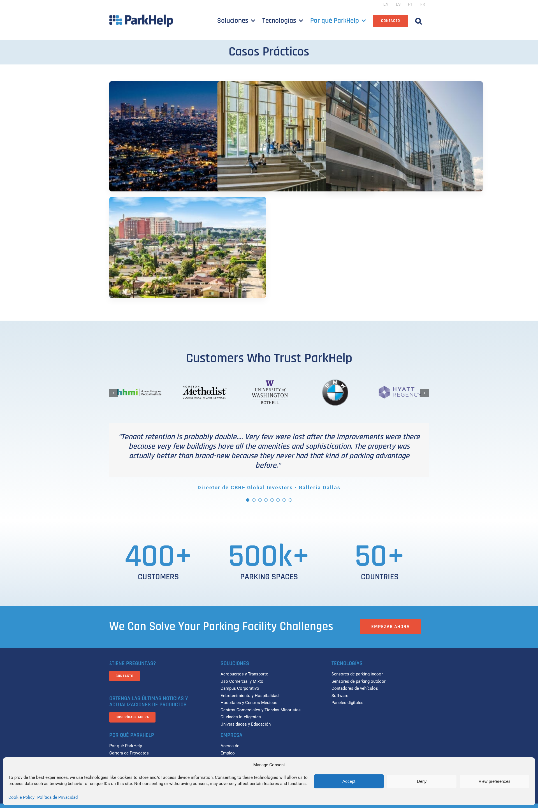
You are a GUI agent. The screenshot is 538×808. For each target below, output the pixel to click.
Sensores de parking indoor (357, 674)
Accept (348, 781)
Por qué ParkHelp (125, 745)
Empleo (228, 753)
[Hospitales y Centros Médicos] (404, 140)
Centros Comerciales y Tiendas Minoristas (261, 709)
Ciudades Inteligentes (241, 716)
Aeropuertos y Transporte (244, 674)
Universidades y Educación (246, 724)
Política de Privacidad (57, 797)
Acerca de (230, 745)
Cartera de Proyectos (129, 753)
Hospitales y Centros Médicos (249, 702)
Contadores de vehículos (354, 688)
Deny (422, 781)
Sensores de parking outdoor (358, 681)
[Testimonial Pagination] (247, 500)
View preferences (495, 781)
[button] (418, 21)
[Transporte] (187, 140)
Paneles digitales (347, 702)
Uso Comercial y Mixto (242, 681)
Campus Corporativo (240, 688)
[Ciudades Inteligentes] (187, 256)
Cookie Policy (21, 797)
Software (339, 695)
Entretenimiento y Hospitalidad (250, 695)
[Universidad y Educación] (295, 140)
